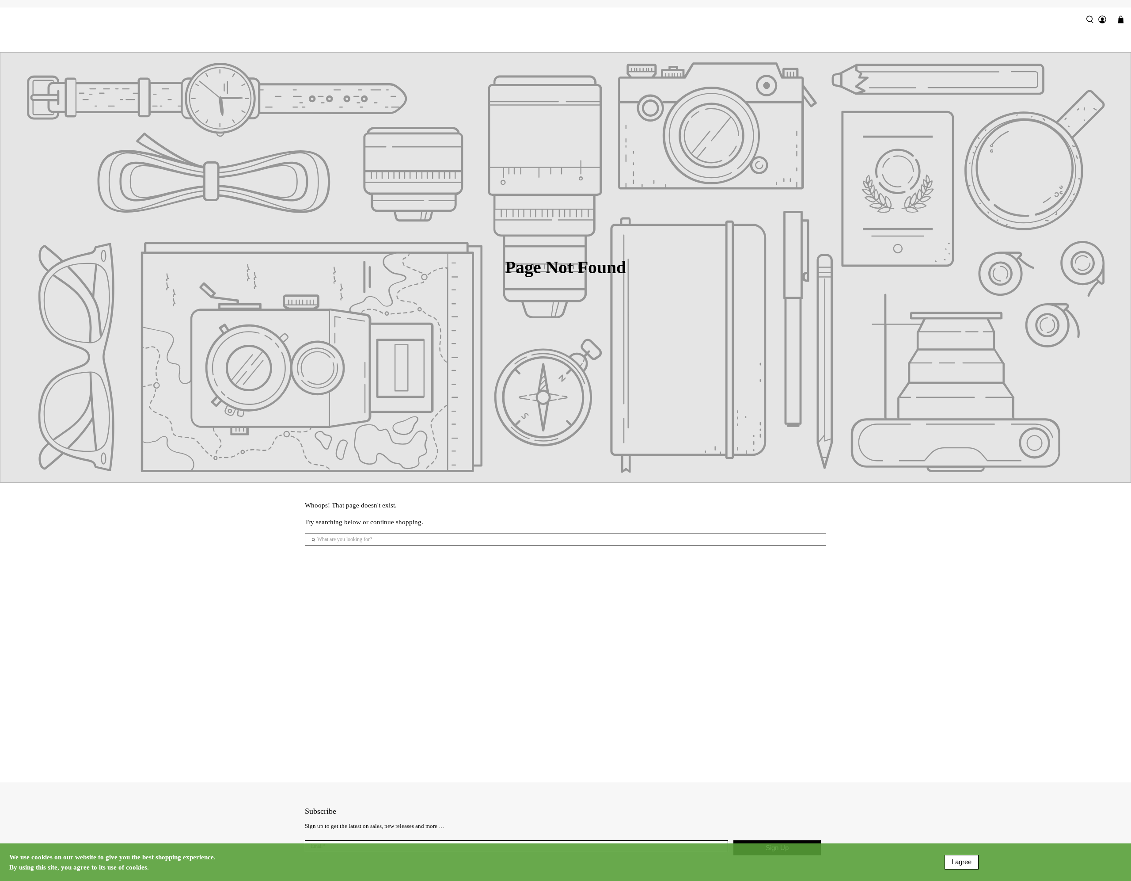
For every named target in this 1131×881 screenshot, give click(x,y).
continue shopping (395, 522)
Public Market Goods (566, 41)
